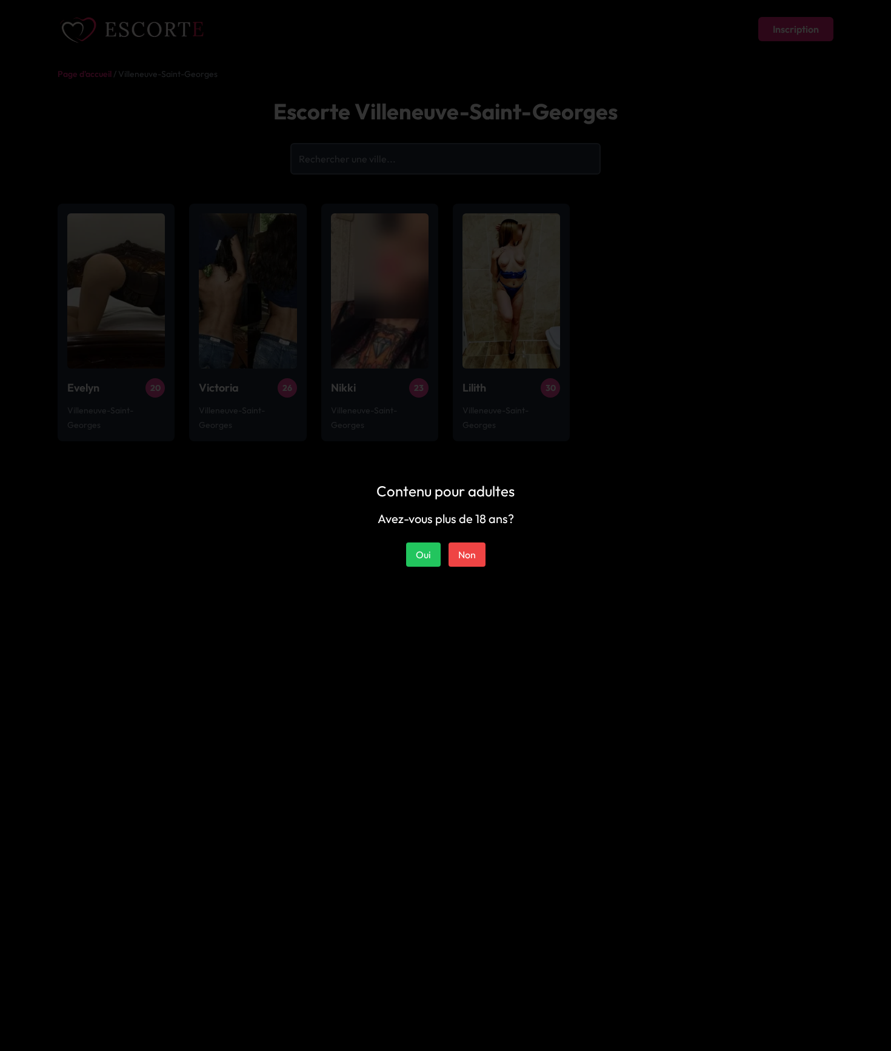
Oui (423, 555)
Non (467, 555)
